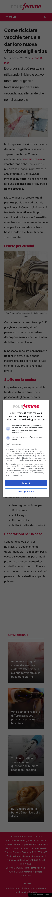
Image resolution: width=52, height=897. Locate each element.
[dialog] (26, 448)
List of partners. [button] (40, 460)
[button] (26, 445)
